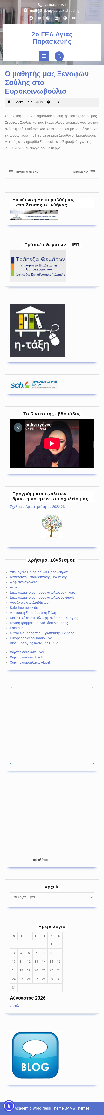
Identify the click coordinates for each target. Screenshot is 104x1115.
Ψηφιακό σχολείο (23, 582)
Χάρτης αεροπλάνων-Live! (30, 662)
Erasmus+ (17, 628)
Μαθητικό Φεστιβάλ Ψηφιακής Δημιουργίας (44, 618)
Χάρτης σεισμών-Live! (27, 652)
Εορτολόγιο (39, 860)
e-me (13, 587)
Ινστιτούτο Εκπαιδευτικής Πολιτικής (39, 577)
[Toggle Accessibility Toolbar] (9, 1106)
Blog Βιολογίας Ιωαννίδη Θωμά (34, 643)
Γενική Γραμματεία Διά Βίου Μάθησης (39, 623)
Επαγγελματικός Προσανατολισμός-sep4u (42, 597)
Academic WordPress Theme (39, 1108)
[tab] (44, 56)
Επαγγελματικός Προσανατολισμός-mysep (42, 592)
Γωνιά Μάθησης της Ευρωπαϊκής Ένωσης (42, 633)
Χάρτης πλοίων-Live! (26, 657)
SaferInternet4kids (24, 608)
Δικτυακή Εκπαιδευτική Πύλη (33, 613)
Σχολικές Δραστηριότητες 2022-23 (38, 507)
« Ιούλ (14, 1006)
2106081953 (55, 5)
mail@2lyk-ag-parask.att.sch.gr (55, 10)
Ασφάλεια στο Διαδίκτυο (29, 602)
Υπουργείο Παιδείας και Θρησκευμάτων (41, 572)
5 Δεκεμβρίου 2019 (28, 102)
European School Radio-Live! (31, 638)
